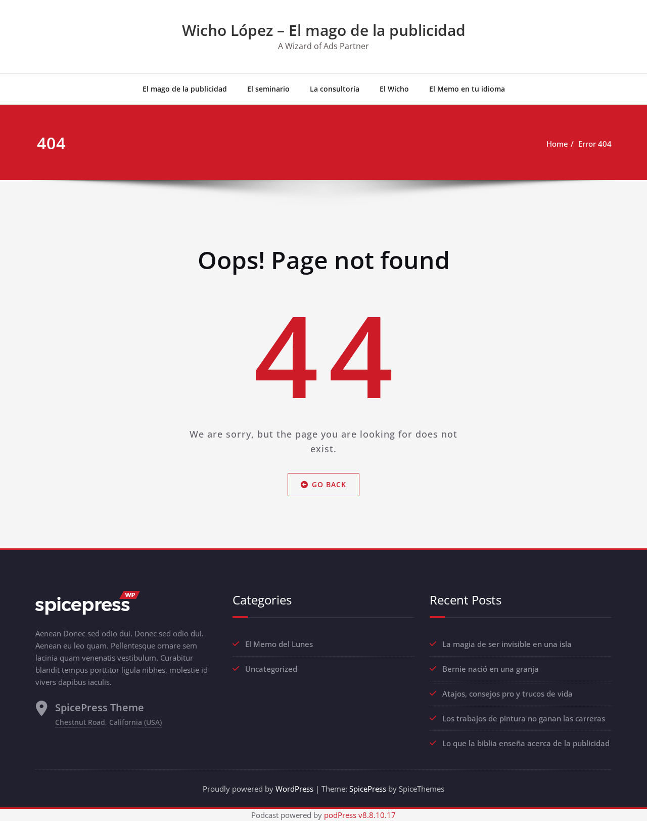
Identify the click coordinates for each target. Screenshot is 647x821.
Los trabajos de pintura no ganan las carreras (523, 718)
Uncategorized (271, 669)
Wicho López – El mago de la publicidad (324, 30)
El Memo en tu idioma (467, 89)
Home (557, 144)
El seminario (268, 89)
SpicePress (367, 789)
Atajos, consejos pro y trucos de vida (507, 693)
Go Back (329, 484)
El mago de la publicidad (185, 89)
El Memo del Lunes (279, 644)
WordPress (294, 789)
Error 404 (595, 144)
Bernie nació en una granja (490, 669)
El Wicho (394, 89)
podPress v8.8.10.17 (360, 815)
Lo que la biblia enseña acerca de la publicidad (526, 743)
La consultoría (334, 89)
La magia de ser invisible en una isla (507, 644)
